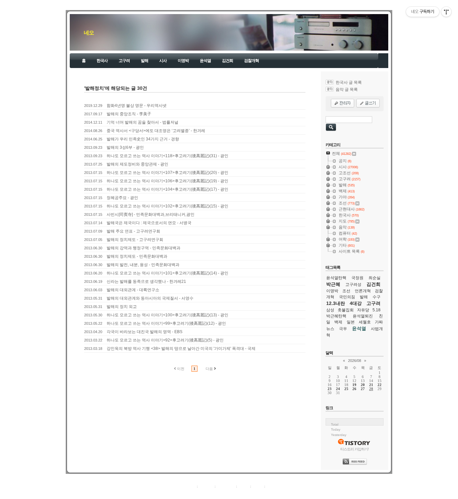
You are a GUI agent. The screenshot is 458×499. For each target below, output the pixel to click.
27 (363, 389)
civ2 (190, 494)
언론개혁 (363, 291)
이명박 (183, 60)
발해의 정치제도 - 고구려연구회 (135, 239)
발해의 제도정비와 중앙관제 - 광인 (137, 164)
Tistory (266, 494)
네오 (89, 33)
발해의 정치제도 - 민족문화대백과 (137, 256)
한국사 (102, 60)
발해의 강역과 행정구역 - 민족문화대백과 (143, 248)
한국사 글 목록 (349, 82)
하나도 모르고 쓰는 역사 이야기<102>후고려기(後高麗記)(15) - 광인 (167, 206)
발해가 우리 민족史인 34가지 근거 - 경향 (143, 139)
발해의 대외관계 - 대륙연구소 (133, 290)
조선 (346, 291)
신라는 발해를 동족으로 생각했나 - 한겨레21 (146, 281)
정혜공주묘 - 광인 (122, 197)
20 (363, 385)
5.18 (377, 310)
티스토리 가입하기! (354, 449)
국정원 (357, 277)
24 (338, 389)
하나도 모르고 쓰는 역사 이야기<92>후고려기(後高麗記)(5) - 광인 (165, 340)
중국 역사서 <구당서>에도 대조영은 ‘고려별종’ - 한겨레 (156, 130)
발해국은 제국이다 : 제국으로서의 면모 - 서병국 (149, 223)
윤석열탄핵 (336, 277)
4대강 (356, 303)
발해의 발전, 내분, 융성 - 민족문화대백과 (143, 264)
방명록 (243, 486)
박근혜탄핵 (336, 316)
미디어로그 (226, 486)
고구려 (124, 60)
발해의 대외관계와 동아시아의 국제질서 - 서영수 (150, 298)
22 (380, 385)
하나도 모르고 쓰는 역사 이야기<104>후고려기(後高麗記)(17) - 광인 (167, 189)
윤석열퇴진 (363, 316)
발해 (144, 60)
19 (354, 385)
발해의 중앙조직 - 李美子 (129, 114)
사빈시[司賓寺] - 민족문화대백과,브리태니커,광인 (150, 214)
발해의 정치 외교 (122, 306)
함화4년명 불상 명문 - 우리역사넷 (137, 105)
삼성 (330, 310)
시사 (163, 60)
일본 (351, 322)
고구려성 (353, 284)
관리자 (257, 486)
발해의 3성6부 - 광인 (125, 147)
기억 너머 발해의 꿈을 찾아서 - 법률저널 (142, 122)
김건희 (227, 60)
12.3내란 (335, 303)
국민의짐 (347, 297)
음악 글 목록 (347, 89)
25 (346, 389)
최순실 (374, 277)
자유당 (363, 310)
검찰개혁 (251, 60)
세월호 (365, 322)
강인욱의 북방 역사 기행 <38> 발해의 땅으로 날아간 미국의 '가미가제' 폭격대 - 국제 (181, 348)
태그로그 (206, 486)
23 (330, 389)
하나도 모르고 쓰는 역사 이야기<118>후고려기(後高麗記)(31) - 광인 (167, 155)
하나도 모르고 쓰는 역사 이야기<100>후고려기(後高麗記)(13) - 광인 (167, 315)
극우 (343, 328)
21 (371, 385)
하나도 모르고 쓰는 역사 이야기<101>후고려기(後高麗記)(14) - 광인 (167, 273)
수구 (377, 297)
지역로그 (188, 486)
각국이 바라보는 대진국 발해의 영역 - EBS (144, 331)
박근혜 (333, 284)
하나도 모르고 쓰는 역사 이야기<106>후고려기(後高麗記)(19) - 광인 (167, 181)
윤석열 (205, 60)
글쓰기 (271, 486)
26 (354, 389)
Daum (232, 494)
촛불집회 (346, 310)
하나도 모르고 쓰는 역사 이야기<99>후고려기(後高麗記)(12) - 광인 (166, 323)
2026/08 (354, 361)
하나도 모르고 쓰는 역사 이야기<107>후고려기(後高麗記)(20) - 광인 (167, 172)
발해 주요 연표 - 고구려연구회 (133, 231)
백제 (338, 322)
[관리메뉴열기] (446, 12)
